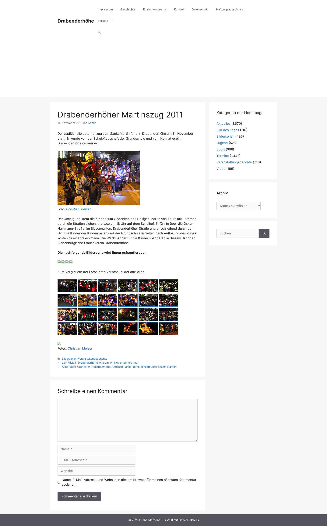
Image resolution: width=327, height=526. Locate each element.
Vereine (103, 21)
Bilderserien (69, 358)
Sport (220, 149)
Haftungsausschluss (229, 9)
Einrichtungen (152, 9)
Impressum (105, 9)
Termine (222, 156)
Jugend (222, 143)
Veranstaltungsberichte (92, 358)
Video (220, 169)
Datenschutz (200, 9)
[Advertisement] (163, 70)
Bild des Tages (227, 130)
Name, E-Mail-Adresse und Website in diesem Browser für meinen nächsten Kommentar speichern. (129, 482)
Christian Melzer (78, 209)
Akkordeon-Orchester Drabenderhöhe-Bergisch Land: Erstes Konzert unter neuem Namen (119, 366)
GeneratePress (189, 520)
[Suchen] (264, 233)
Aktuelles (223, 123)
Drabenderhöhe (76, 21)
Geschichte (127, 9)
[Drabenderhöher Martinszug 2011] (67, 291)
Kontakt (179, 9)
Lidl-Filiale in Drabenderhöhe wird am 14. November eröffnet (100, 362)
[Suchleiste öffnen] (99, 32)
